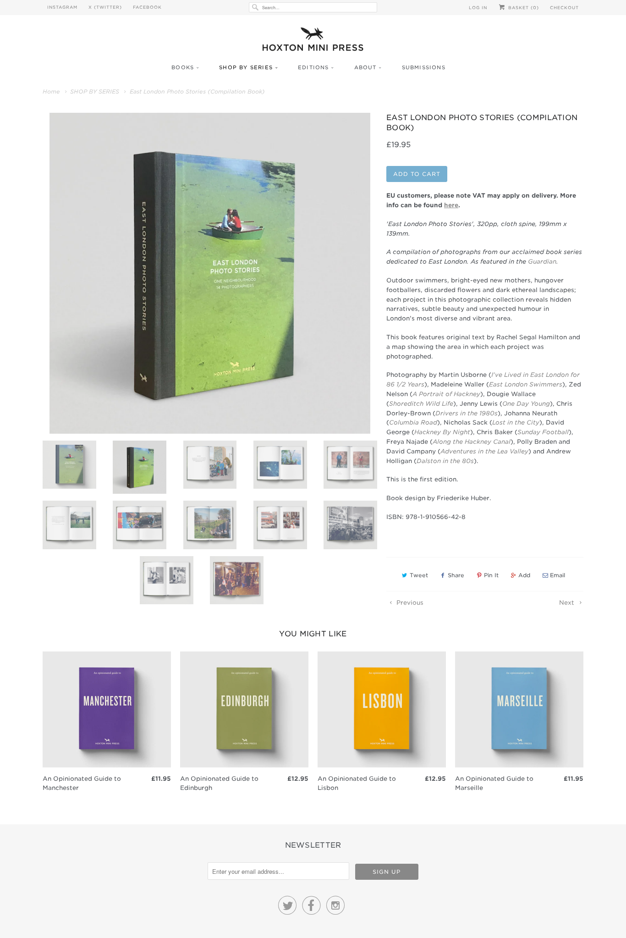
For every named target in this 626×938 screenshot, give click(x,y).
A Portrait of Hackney (446, 394)
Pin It (491, 575)
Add (524, 575)
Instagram (62, 7)
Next (567, 602)
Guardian (542, 261)
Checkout (564, 7)
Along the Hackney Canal (472, 441)
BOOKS (182, 67)
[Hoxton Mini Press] (313, 41)
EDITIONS (313, 67)
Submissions (423, 67)
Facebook (147, 7)
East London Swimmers (525, 384)
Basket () (522, 7)
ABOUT (365, 67)
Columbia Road (413, 422)
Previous (409, 602)
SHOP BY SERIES (246, 67)
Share (456, 575)
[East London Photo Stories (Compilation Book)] (210, 273)
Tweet (419, 575)
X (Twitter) (105, 7)
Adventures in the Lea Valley (484, 451)
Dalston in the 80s (445, 461)
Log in (478, 7)
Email (557, 575)
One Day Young (526, 403)
